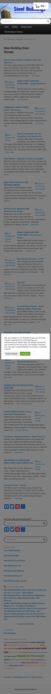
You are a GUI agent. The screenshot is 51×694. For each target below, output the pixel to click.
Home (6, 27)
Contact (14, 27)
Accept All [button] (25, 353)
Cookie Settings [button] (11, 353)
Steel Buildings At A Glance (13, 32)
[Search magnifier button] (48, 21)
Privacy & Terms (26, 27)
